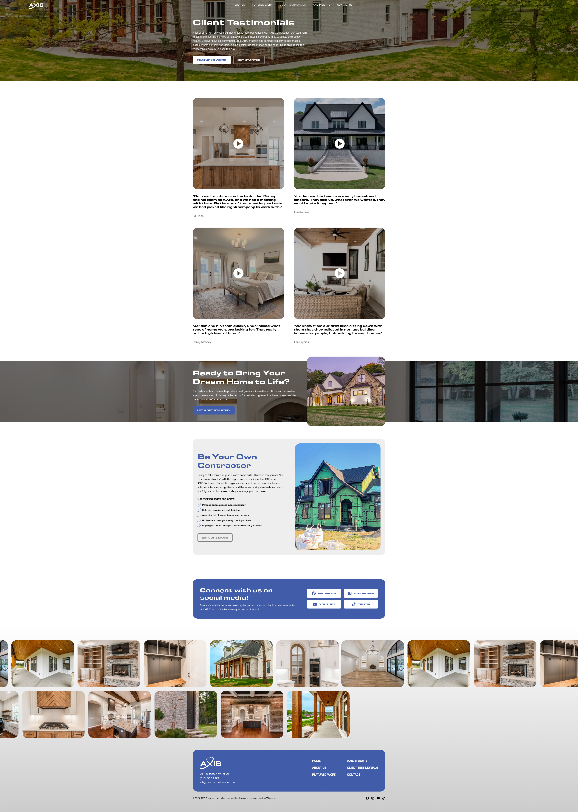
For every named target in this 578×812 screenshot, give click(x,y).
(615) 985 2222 (209, 778)
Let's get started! (213, 410)
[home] (36, 5)
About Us (239, 4)
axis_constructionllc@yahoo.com (218, 782)
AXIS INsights (321, 4)
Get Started (249, 59)
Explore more (215, 537)
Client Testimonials (293, 4)
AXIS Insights (357, 760)
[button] (545, 4)
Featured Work (262, 4)
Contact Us (344, 4)
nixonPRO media (268, 798)
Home (316, 760)
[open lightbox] (238, 143)
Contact (353, 774)
